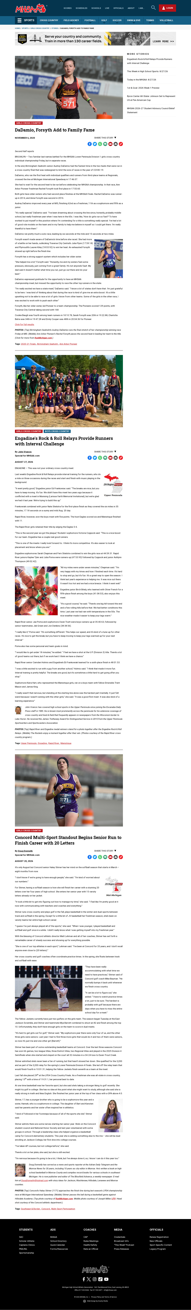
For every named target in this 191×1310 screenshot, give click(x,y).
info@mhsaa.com (110, 1290)
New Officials (156, 1241)
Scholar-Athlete (26, 1241)
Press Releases (121, 1249)
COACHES (90, 1229)
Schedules (81, 8)
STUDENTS (26, 1229)
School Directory (58, 1241)
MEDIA (118, 1229)
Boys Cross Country (57, 431)
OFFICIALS (156, 1229)
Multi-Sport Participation (63, 1208)
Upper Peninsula (29, 743)
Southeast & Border (31, 1208)
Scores (68, 8)
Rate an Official (91, 1249)
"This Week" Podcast (124, 1245)
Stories (54, 28)
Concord (45, 1208)
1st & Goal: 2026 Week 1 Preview (143, 88)
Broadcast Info (121, 1241)
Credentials (119, 1237)
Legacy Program (158, 1249)
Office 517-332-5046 (81, 1290)
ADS (53, 1229)
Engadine (42, 743)
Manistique (66, 743)
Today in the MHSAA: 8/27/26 (141, 79)
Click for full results (24, 324)
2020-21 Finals (28, 344)
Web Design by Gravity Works (97, 1301)
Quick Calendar (57, 1245)
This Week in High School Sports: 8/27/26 (147, 71)
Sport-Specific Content (161, 1245)
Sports (25, 28)
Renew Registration (159, 1237)
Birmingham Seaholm (48, 344)
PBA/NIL (23, 1249)
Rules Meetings (91, 1241)
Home (17, 28)
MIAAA (53, 1237)
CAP (86, 1237)
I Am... (141, 8)
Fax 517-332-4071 (96, 1290)
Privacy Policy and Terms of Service (104, 1297)
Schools (96, 8)
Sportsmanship (26, 1253)
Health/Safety (90, 1245)
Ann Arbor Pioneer (68, 344)
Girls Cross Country (39, 28)
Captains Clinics (27, 1245)
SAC (21, 1237)
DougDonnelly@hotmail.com (34, 1180)
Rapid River (54, 743)
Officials (118, 8)
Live (107, 8)
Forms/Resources (59, 1249)
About (131, 8)
